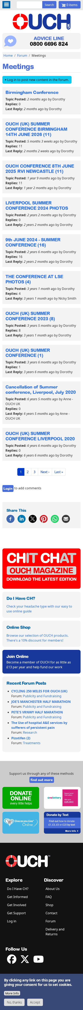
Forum (22, 55)
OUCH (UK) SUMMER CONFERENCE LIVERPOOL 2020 (40, 436)
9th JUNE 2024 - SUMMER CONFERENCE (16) (32, 242)
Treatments (31, 743)
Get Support (16, 913)
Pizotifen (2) (20, 738)
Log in (11, 921)
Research (30, 732)
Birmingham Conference (31, 92)
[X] (33, 518)
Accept (35, 1002)
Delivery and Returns (55, 931)
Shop (49, 905)
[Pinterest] (44, 518)
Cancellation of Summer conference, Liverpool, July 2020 (40, 389)
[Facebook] (10, 518)
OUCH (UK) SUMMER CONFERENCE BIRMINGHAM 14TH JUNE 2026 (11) (36, 129)
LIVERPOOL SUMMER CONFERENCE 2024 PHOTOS (36, 205)
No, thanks (14, 1002)
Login (7, 488)
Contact (51, 913)
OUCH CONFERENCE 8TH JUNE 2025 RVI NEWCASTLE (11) (39, 168)
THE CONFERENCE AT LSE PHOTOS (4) (34, 279)
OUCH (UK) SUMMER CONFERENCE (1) (27, 353)
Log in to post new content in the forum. (38, 80)
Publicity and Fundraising (42, 696)
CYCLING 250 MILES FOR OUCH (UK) (39, 691)
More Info (12, 993)
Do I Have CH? (17, 889)
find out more (42, 780)
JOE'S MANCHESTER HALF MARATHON (41, 701)
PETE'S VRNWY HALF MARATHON (37, 712)
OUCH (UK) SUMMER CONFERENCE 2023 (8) (30, 316)
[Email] (66, 518)
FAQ (49, 897)
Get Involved (16, 905)
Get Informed (17, 897)
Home (8, 55)
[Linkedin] (22, 518)
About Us (53, 889)
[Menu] (6, 4)
